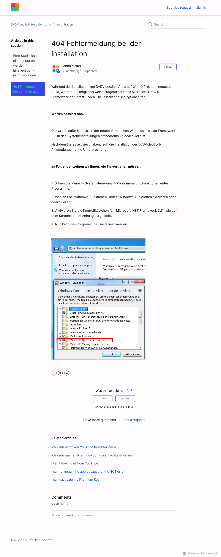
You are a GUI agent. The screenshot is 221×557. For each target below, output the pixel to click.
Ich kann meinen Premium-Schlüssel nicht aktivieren (91, 455)
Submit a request (179, 7)
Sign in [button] (201, 7)
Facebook (54, 373)
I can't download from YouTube (74, 463)
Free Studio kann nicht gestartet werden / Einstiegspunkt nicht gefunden (26, 65)
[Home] (15, 10)
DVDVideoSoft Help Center (29, 24)
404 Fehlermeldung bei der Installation (27, 89)
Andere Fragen (63, 24)
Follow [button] (168, 66)
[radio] (102, 398)
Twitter (60, 373)
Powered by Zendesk (203, 553)
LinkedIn (66, 373)
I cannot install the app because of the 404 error (88, 471)
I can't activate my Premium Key (75, 479)
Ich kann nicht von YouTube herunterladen (83, 447)
